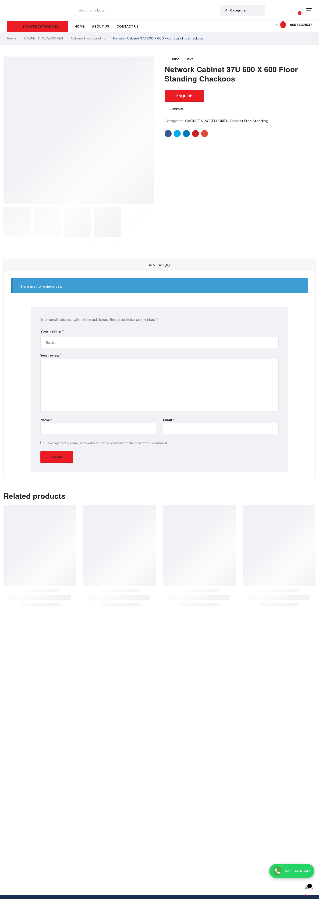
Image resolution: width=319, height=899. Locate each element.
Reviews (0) (159, 265)
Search (258, 10)
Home (11, 38)
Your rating (52, 331)
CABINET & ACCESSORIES (43, 38)
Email (168, 420)
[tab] (159, 265)
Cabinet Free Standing (88, 38)
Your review (51, 355)
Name (46, 420)
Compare (177, 109)
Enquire (184, 96)
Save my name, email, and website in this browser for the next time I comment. (107, 443)
